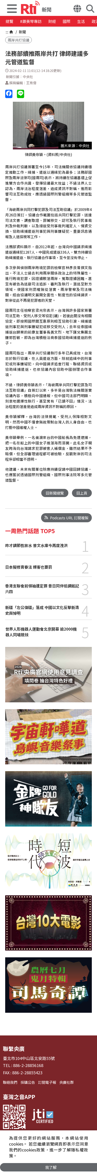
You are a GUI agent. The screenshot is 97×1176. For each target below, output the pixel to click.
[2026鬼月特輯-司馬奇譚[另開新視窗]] (48, 988)
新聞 (22, 32)
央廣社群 (66, 1082)
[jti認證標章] (42, 1117)
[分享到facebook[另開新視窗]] (8, 94)
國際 (66, 21)
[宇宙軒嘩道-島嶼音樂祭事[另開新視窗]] (48, 740)
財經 (52, 21)
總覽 (9, 21)
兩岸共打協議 (18, 40)
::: (7, 32)
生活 (81, 21)
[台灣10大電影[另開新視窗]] (48, 926)
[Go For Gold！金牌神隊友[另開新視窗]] (48, 802)
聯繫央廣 (14, 1048)
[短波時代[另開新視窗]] (48, 864)
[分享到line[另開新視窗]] (20, 94)
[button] (12, 7)
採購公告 (28, 1082)
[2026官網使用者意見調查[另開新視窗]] (48, 678)
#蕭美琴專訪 (31, 21)
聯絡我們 (10, 1082)
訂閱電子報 (47, 1082)
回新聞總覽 (55, 493)
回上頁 (81, 493)
